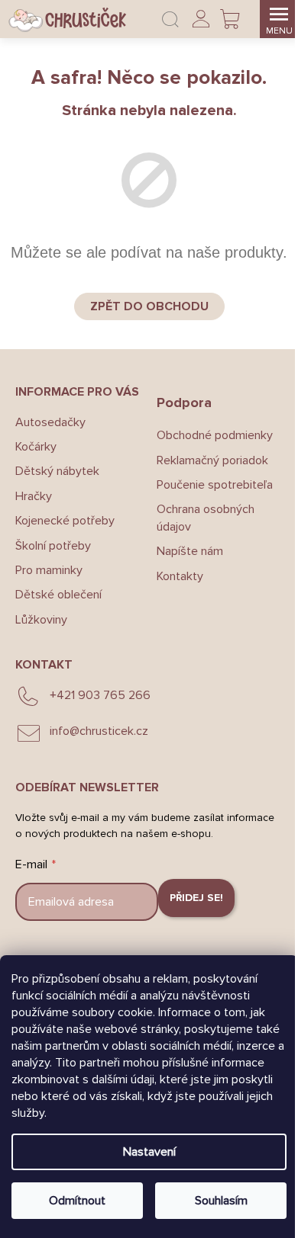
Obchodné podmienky (215, 435)
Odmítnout (77, 1200)
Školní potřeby (53, 545)
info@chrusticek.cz (99, 731)
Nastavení (149, 1151)
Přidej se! (196, 897)
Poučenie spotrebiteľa (215, 484)
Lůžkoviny (41, 619)
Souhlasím (221, 1200)
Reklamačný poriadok (212, 460)
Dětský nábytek (57, 471)
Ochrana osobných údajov (205, 518)
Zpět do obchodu (149, 306)
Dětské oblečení (58, 594)
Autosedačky (50, 422)
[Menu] (279, 19)
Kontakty (180, 576)
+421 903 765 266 (100, 695)
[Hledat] (170, 19)
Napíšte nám (190, 551)
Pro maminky (49, 570)
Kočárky (36, 446)
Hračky (33, 496)
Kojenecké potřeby (65, 520)
